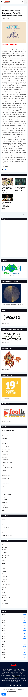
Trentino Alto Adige (6, 597)
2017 (14, 633)
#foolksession (5, 435)
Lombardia (4, 568)
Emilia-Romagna (6, 557)
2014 (14, 625)
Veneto (4, 605)
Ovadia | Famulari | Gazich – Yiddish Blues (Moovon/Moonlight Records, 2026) (20, 188)
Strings (4, 497)
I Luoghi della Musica (7, 462)
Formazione (5, 459)
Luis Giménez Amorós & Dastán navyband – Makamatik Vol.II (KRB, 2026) (7, 188)
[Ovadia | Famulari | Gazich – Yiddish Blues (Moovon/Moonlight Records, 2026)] (20, 181)
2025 (14, 654)
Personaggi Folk (6, 483)
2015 (14, 628)
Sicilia (3, 592)
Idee (3, 465)
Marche (4, 571)
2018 (14, 636)
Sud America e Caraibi (7, 535)
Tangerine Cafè (5, 505)
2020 (14, 641)
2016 (14, 630)
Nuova (3, 214)
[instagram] (14, 685)
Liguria (3, 565)
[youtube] (20, 685)
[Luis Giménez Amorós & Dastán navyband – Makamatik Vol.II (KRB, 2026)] (7, 181)
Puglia (3, 581)
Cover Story (5, 454)
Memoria (4, 473)
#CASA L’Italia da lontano (8, 430)
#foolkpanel (5, 433)
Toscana (4, 595)
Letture (4, 470)
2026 (14, 657)
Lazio (3, 563)
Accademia (4, 438)
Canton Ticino (5, 555)
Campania (4, 552)
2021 (14, 644)
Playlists (4, 486)
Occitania (4, 576)
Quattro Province (6, 584)
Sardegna (4, 589)
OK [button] (3, 694)
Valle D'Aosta (5, 603)
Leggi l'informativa (11, 691)
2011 (14, 617)
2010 (14, 614)
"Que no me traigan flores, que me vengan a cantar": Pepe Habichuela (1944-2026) (7, 205)
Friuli (3, 560)
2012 (14, 620)
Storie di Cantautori (6, 494)
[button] (1, 2)
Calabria (4, 549)
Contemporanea (6, 449)
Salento (4, 587)
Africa (3, 519)
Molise (3, 573)
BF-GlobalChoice (6, 443)
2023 (14, 649)
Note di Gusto (5, 481)
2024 (14, 652)
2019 (14, 638)
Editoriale (4, 457)
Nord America (5, 530)
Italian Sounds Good (7, 467)
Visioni (3, 510)
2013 (14, 622)
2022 (14, 646)
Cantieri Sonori (5, 446)
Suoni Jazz (4, 499)
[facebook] (7, 685)
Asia (3, 522)
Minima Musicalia (6, 475)
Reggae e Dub (5, 491)
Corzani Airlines (5, 451)
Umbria (4, 600)
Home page (5, 7)
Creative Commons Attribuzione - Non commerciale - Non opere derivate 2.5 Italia (14, 680)
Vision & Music (5, 507)
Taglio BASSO (5, 502)
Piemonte (4, 579)
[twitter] (17, 685)
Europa (10, 7)
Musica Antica (5, 478)
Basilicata (4, 547)
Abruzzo (4, 544)
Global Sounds (5, 527)
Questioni (4, 489)
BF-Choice (4, 441)
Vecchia (25, 214)
